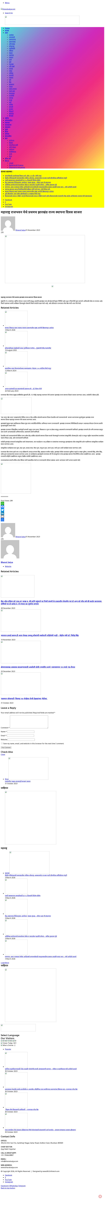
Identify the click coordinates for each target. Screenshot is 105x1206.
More (7, 161)
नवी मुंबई (11, 66)
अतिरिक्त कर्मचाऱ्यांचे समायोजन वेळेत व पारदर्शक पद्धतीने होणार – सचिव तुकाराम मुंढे (31, 185)
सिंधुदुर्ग (11, 111)
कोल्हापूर (11, 46)
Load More (5, 963)
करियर (7, 134)
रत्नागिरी (11, 95)
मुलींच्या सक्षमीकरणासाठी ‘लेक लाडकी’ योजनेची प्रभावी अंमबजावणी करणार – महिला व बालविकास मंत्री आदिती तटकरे (41, 1069)
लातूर (10, 100)
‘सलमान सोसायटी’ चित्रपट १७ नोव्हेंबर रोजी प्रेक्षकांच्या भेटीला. (24, 698)
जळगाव (11, 55)
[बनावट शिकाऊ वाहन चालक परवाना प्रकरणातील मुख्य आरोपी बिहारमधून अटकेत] (16, 325)
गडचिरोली (12, 48)
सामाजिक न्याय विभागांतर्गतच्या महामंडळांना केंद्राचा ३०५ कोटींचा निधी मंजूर (28, 368)
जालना (11, 57)
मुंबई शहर (12, 91)
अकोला (11, 35)
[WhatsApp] (52, 503)
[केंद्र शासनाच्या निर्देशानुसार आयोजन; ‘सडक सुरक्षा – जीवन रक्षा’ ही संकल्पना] (16, 914)
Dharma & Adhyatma (17, 167)
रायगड (11, 98)
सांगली (11, 107)
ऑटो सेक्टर (12, 147)
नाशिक (11, 73)
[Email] (52, 516)
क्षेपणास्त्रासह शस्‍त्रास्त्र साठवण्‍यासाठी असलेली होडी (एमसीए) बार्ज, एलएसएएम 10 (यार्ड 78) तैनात (38, 667)
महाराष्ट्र (7, 122)
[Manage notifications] (100, 1196)
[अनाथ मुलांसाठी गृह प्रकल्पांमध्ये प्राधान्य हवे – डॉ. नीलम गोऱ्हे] (16, 386)
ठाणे (10, 59)
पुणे (10, 80)
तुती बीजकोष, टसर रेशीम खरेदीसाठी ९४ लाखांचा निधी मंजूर (23, 194)
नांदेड (10, 71)
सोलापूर (11, 113)
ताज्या (7, 30)
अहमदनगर (12, 39)
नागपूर (11, 68)
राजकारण (8, 125)
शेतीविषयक (12, 152)
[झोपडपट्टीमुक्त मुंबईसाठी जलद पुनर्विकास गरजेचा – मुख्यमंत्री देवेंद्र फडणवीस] (16, 346)
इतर (6, 138)
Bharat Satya (21, 230)
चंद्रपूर (11, 53)
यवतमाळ (12, 93)
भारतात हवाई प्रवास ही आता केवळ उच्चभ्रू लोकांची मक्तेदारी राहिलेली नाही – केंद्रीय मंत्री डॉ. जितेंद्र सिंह (40, 635)
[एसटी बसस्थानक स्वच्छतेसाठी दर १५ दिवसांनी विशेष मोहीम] (16, 893)
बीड (10, 82)
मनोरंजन (11, 140)
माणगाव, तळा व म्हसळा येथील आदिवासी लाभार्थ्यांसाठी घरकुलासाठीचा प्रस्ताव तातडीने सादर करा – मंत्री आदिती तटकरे (40, 187)
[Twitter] (52, 510)
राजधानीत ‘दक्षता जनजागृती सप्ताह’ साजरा (17, 781)
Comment (5, 728)
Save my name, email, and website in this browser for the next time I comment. (33, 743)
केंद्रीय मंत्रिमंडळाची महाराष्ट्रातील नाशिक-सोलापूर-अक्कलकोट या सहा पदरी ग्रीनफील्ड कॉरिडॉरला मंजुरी (36, 178)
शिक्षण (11, 143)
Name (4, 731)
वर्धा (10, 102)
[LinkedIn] (52, 513)
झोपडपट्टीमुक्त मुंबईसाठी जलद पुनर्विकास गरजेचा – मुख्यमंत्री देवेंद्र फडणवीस (28, 348)
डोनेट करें (8, 158)
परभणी (11, 75)
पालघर (11, 77)
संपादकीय (8, 136)
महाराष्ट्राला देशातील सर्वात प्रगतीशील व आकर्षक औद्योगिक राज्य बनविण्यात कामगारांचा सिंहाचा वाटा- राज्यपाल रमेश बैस (41, 1089)
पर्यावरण (11, 149)
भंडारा (11, 86)
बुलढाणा (11, 84)
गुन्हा (6, 129)
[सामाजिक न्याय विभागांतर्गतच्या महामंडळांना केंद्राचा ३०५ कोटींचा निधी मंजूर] (16, 366)
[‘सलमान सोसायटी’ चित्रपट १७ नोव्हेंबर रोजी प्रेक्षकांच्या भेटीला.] (21, 694)
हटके (10, 154)
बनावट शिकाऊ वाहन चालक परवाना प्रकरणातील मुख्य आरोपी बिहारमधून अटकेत (29, 191)
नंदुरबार (11, 64)
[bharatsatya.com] (8, 9)
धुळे (10, 62)
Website (4, 739)
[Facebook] (52, 506)
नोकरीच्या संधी (13, 145)
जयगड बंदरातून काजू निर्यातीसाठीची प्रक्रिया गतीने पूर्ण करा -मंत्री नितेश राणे (28, 189)
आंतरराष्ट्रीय (8, 120)
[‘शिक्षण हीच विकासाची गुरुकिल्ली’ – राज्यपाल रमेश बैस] (16, 1107)
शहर (6, 33)
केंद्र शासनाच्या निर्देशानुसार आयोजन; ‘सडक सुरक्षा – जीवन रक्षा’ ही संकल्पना (28, 182)
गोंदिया (11, 51)
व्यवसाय (7, 127)
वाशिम (11, 104)
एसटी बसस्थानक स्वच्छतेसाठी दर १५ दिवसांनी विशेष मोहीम (22, 180)
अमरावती (12, 37)
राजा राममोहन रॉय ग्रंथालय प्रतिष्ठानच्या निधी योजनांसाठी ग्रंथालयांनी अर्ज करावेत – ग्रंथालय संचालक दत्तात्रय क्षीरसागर (40, 1130)
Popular (8, 1049)
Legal (11, 163)
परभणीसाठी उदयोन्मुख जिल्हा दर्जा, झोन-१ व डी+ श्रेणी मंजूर (23, 176)
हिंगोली (11, 116)
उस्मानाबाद (12, 42)
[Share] (52, 519)
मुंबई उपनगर (13, 89)
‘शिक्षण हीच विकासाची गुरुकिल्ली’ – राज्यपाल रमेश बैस (21, 1109)
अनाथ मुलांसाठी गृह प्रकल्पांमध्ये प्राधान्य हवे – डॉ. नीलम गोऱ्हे (23, 389)
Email (3, 735)
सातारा (11, 109)
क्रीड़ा (6, 131)
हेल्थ (10, 156)
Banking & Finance (16, 165)
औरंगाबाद (12, 44)
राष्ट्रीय (7, 118)
